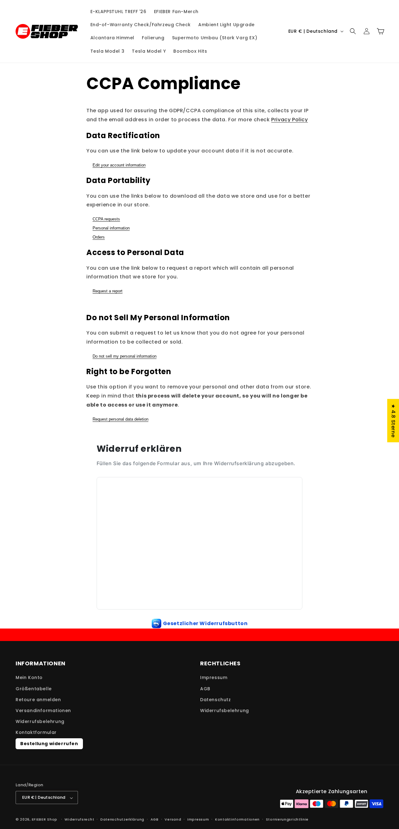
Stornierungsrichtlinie (287, 819)
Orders (99, 237)
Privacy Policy (289, 119)
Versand (173, 819)
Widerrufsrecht (79, 819)
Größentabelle (34, 689)
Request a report (108, 291)
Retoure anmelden (38, 699)
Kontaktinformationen (237, 819)
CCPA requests (106, 219)
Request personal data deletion (120, 419)
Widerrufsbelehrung (40, 722)
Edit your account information (119, 165)
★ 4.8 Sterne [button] (393, 420)
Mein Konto (29, 678)
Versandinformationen (43, 710)
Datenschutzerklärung (122, 819)
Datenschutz (215, 699)
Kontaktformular (36, 733)
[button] (353, 31)
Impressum (213, 678)
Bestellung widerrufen (49, 743)
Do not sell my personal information (124, 356)
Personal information (111, 228)
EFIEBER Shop (44, 819)
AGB (205, 689)
